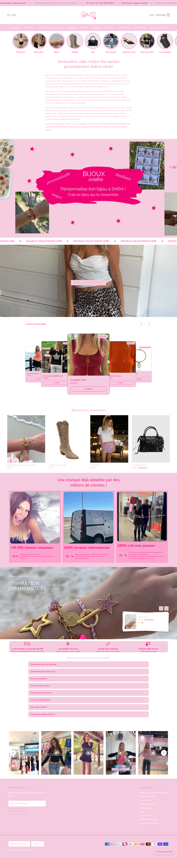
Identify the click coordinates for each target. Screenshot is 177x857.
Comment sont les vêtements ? (41, 693)
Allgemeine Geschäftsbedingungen (154, 793)
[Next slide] (149, 324)
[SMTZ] (88, 15)
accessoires (109, 27)
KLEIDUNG (72, 27)
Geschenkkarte (140, 27)
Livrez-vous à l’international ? (41, 700)
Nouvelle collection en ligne (88, 283)
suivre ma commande (158, 27)
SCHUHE (84, 27)
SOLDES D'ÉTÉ (124, 27)
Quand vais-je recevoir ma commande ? (44, 664)
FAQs (142, 812)
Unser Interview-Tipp (148, 804)
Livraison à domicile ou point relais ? (43, 671)
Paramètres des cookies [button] (149, 823)
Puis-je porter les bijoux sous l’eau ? (43, 714)
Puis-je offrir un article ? (39, 707)
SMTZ (16, 850)
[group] (21, 43)
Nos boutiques (145, 808)
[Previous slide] (142, 324)
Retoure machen (146, 815)
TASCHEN (96, 27)
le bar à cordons (57, 27)
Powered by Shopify (25, 850)
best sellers (28, 27)
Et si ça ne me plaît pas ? (39, 679)
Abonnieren (17, 811)
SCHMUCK (42, 27)
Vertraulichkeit (145, 800)
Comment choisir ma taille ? (40, 686)
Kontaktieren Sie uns (148, 819)
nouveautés (15, 27)
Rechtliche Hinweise (148, 796)
